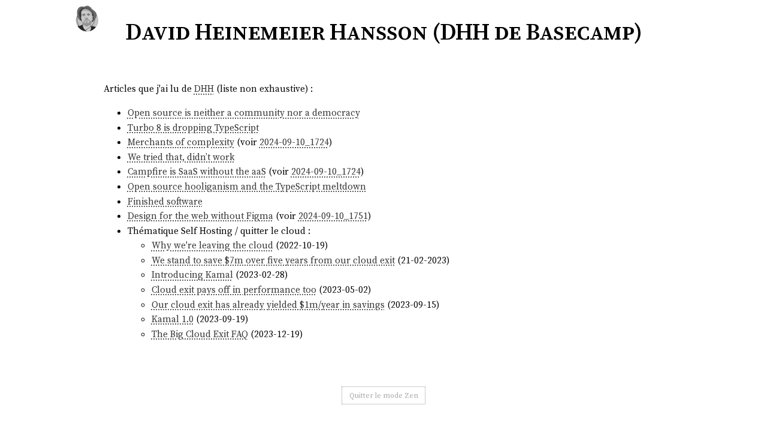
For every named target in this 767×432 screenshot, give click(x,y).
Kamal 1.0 (173, 319)
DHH (204, 88)
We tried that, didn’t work (181, 157)
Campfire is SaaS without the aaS (197, 171)
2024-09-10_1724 (294, 142)
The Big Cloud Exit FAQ (200, 334)
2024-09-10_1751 (333, 215)
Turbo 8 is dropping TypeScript (193, 127)
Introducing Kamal (192, 274)
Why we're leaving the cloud (212, 245)
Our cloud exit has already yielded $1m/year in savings (268, 304)
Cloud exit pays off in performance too (234, 289)
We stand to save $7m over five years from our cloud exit (273, 260)
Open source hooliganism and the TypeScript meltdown (247, 186)
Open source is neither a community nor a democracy (244, 112)
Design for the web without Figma (200, 215)
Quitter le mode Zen (383, 395)
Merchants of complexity (181, 142)
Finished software (165, 201)
